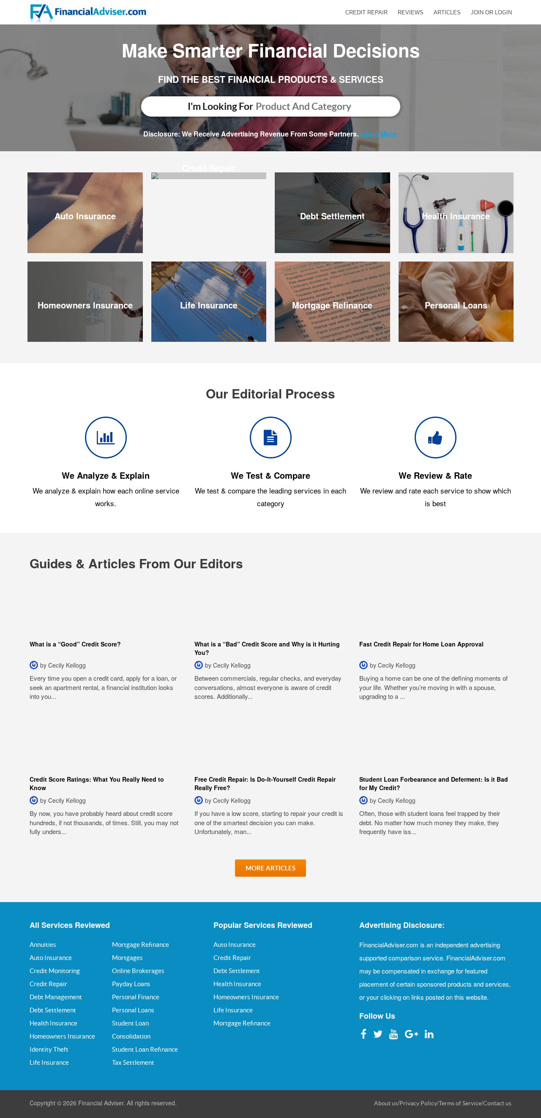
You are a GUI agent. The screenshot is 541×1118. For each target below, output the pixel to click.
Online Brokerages (138, 970)
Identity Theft (49, 1049)
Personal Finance (135, 997)
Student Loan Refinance (145, 1049)
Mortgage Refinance (332, 305)
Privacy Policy (418, 1103)
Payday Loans (131, 983)
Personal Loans (456, 305)
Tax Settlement (133, 1062)
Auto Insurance (85, 216)
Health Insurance (456, 216)
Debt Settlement (332, 216)
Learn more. (379, 134)
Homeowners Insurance (85, 305)
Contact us (497, 1103)
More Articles (270, 868)
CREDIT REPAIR (366, 12)
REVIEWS (411, 12)
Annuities (43, 944)
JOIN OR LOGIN (491, 12)
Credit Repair (208, 167)
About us (386, 1103)
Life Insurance (209, 305)
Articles (447, 12)
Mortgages (127, 957)
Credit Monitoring (55, 970)
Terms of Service (460, 1103)
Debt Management (56, 997)
